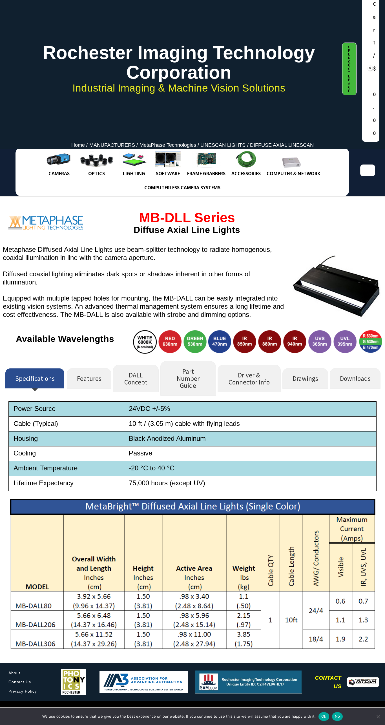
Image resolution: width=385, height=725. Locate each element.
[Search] (370, 170)
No (337, 716)
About (14, 673)
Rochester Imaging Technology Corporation (179, 62)
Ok (323, 716)
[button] (349, 69)
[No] (378, 716)
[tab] (35, 378)
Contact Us (19, 682)
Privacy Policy (22, 691)
